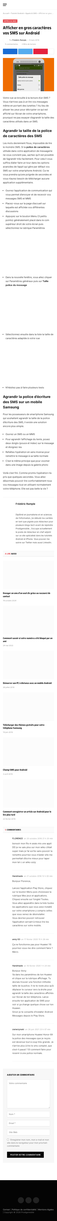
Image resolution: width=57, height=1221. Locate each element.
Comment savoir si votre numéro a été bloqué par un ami (27, 639)
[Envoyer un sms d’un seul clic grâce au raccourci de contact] (28, 575)
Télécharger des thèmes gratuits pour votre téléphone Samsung (23, 726)
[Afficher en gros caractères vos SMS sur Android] (28, 74)
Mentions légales (46, 1209)
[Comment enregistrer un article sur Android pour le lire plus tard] (28, 793)
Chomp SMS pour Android (15, 770)
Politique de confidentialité (24, 1209)
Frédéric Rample (19, 40)
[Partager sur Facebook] (10, 51)
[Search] (52, 4)
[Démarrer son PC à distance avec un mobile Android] (28, 665)
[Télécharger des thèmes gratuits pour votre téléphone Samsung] (28, 706)
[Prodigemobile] (28, 5)
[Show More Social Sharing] (51, 51)
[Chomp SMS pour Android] (28, 751)
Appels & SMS (31, 13)
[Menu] (5, 4)
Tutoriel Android (17, 13)
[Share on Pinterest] (40, 51)
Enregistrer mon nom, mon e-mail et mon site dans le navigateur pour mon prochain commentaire (28, 1142)
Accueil (6, 13)
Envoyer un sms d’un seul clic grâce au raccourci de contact (26, 594)
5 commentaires (11, 44)
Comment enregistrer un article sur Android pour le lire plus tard (27, 813)
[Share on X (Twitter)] (25, 51)
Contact (6, 1209)
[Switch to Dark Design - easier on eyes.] (48, 4)
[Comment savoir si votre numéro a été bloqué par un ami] (28, 620)
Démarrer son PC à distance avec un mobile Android (27, 683)
